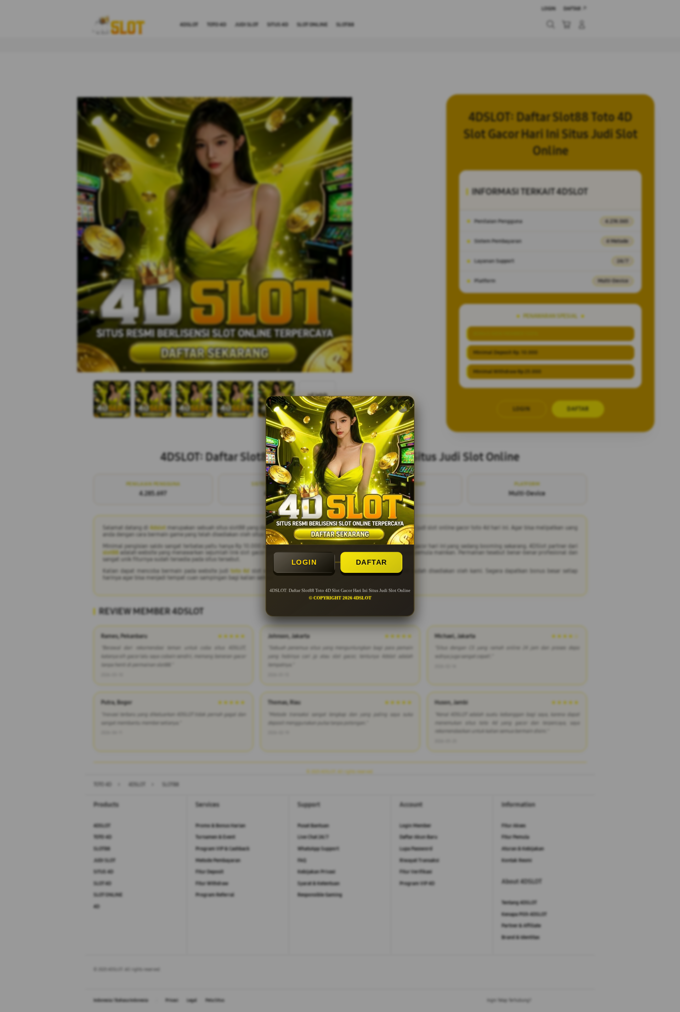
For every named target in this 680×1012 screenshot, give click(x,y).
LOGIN (304, 562)
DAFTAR (371, 562)
